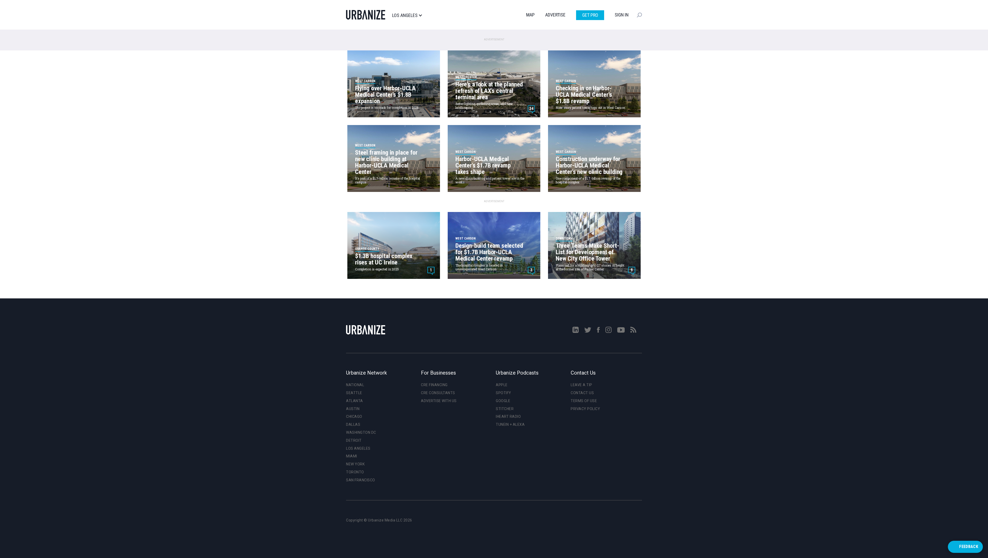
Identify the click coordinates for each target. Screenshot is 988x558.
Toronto (355, 472)
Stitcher (505, 409)
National (355, 385)
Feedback (968, 546)
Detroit (354, 440)
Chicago (354, 416)
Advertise (555, 14)
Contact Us (582, 393)
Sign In (622, 14)
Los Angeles (405, 15)
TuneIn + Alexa (510, 424)
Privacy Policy (585, 409)
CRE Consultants (438, 393)
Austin (352, 409)
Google (503, 401)
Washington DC (361, 432)
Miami (351, 456)
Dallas (353, 424)
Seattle (354, 393)
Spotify (503, 393)
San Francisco (360, 480)
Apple (502, 385)
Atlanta (354, 401)
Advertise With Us (439, 401)
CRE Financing (434, 385)
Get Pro (590, 15)
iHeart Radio (508, 416)
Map (530, 14)
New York (355, 464)
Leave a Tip (581, 385)
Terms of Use (584, 401)
